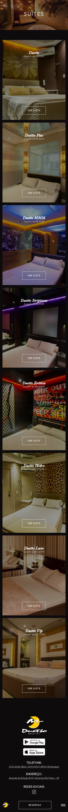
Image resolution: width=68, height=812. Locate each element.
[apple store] (34, 752)
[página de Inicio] (34, 733)
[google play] (34, 742)
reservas (35, 805)
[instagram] (34, 792)
